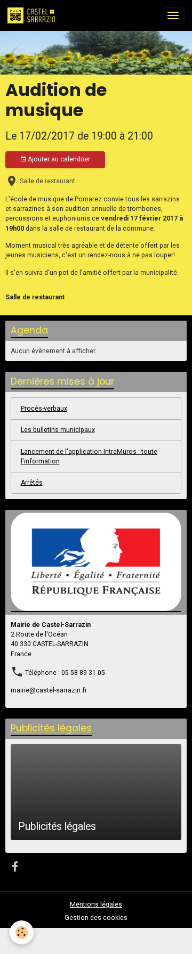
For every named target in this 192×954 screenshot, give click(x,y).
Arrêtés (32, 482)
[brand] (33, 15)
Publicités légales (57, 826)
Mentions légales (96, 904)
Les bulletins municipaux (58, 430)
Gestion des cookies (96, 918)
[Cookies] (22, 932)
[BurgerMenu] (173, 15)
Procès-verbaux (44, 408)
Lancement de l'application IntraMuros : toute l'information (89, 456)
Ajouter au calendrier (58, 159)
